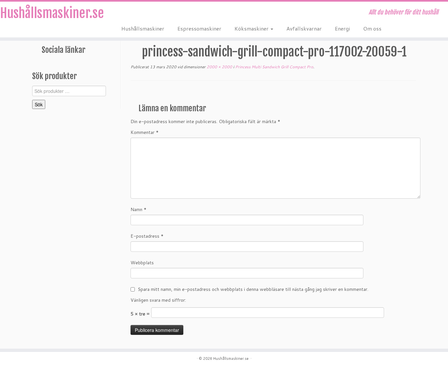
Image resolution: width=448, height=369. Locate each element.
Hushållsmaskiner (142, 28)
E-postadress (147, 236)
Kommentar (145, 132)
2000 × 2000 (219, 67)
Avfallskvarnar (304, 28)
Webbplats (142, 262)
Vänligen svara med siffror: (158, 300)
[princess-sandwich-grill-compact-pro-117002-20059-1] (273, 94)
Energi (342, 28)
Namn (139, 209)
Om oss (372, 28)
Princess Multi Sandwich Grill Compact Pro (273, 67)
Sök (39, 104)
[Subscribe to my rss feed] (125, 13)
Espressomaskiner (199, 28)
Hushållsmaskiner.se (51, 13)
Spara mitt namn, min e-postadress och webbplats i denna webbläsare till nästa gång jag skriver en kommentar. (253, 289)
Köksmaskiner (252, 28)
